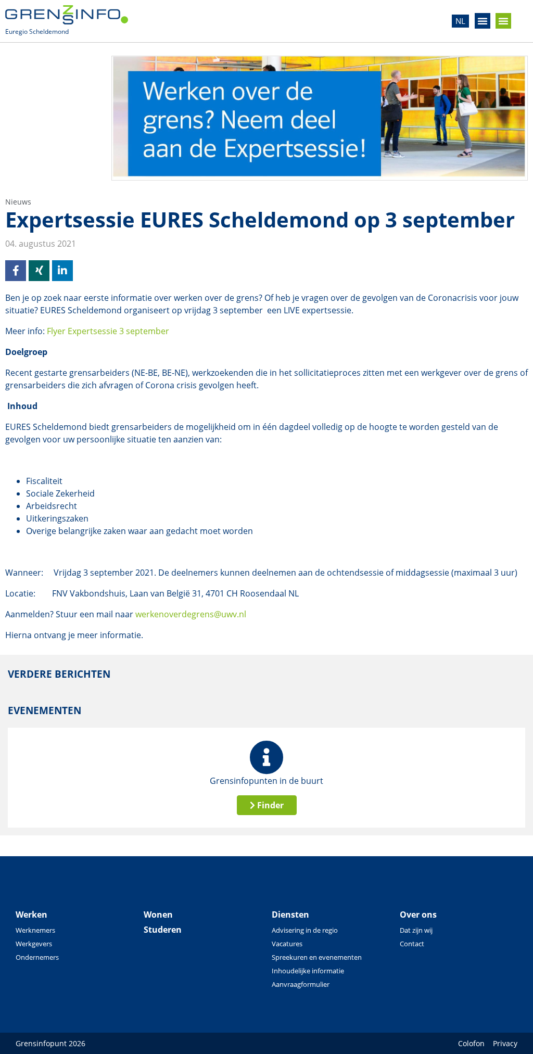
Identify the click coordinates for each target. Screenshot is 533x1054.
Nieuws (18, 202)
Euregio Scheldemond (37, 31)
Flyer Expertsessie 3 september (108, 331)
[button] (482, 21)
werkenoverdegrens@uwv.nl (190, 614)
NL (460, 21)
